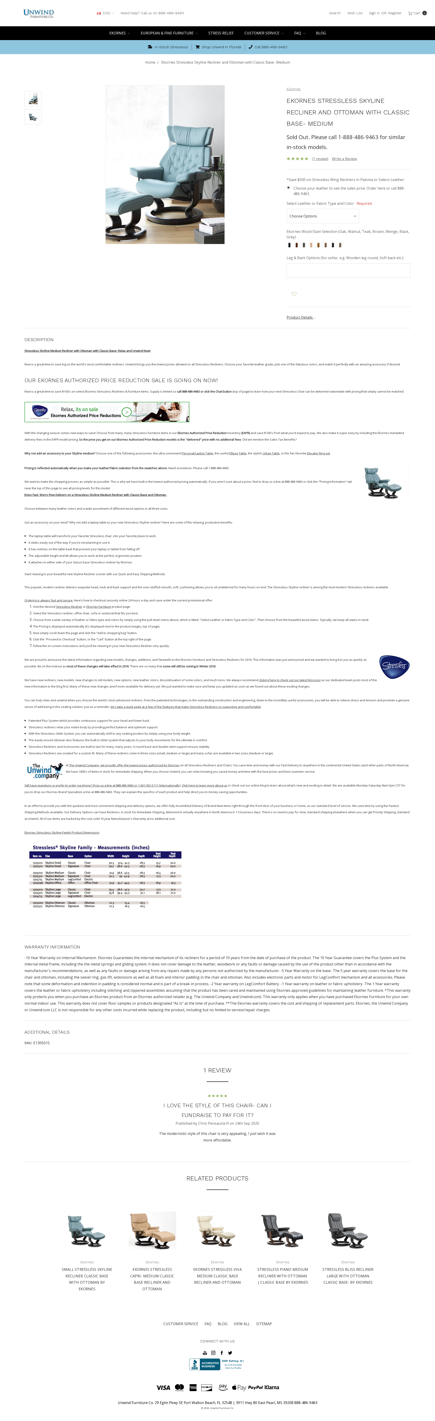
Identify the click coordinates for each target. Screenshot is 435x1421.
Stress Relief (221, 33)
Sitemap (264, 1323)
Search (335, 13)
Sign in (374, 13)
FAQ (298, 33)
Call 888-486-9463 (270, 47)
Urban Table (271, 453)
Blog (321, 33)
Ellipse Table (237, 453)
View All (242, 1323)
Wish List (354, 13)
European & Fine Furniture (167, 33)
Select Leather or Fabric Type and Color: (329, 203)
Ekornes (118, 33)
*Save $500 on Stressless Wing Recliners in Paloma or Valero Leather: (346, 179)
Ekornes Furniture (99, 607)
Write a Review (344, 158)
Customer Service (262, 33)
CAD (106, 13)
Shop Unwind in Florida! (221, 47)
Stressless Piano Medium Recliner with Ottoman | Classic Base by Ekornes (282, 1276)
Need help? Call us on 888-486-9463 (152, 13)
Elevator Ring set (318, 453)
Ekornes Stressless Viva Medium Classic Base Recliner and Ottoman (217, 1276)
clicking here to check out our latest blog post (290, 680)
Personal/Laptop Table (197, 453)
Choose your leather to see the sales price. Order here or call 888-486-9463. (349, 191)
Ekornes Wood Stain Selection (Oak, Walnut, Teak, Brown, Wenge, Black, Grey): (348, 234)
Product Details (300, 317)
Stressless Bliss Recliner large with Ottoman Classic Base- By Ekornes (347, 1276)
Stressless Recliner (69, 607)
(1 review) (320, 158)
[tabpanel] (87, 1249)
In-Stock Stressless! (170, 47)
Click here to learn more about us (204, 785)
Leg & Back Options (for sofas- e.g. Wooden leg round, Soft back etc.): (345, 257)
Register (395, 13)
